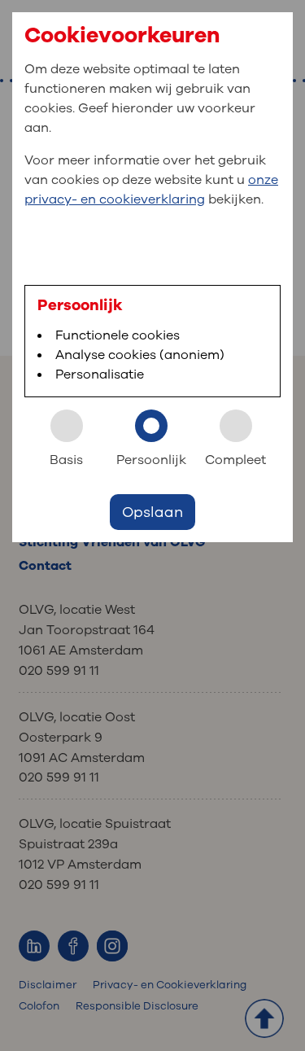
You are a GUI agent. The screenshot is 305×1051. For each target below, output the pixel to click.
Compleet (235, 460)
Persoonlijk (151, 460)
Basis (66, 460)
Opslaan (152, 512)
